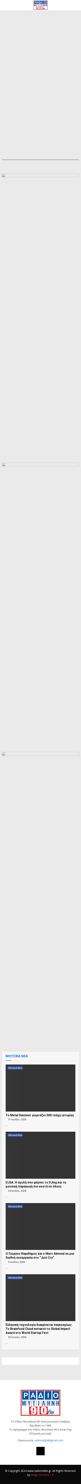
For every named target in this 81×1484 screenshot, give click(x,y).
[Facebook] (40, 1451)
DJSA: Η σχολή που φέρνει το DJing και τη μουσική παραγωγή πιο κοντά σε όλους (36, 1184)
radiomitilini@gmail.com (48, 1440)
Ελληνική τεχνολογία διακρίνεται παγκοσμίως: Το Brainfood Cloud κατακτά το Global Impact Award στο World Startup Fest (39, 1329)
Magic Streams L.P (42, 1475)
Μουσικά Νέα (15, 1068)
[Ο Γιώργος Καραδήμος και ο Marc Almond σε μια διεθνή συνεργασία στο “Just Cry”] (40, 1226)
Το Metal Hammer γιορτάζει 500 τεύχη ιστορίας (40, 1115)
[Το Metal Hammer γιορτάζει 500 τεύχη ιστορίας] (40, 1088)
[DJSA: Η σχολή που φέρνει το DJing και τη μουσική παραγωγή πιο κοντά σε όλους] (40, 1155)
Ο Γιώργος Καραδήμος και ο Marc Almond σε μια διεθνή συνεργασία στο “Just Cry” (40, 1255)
